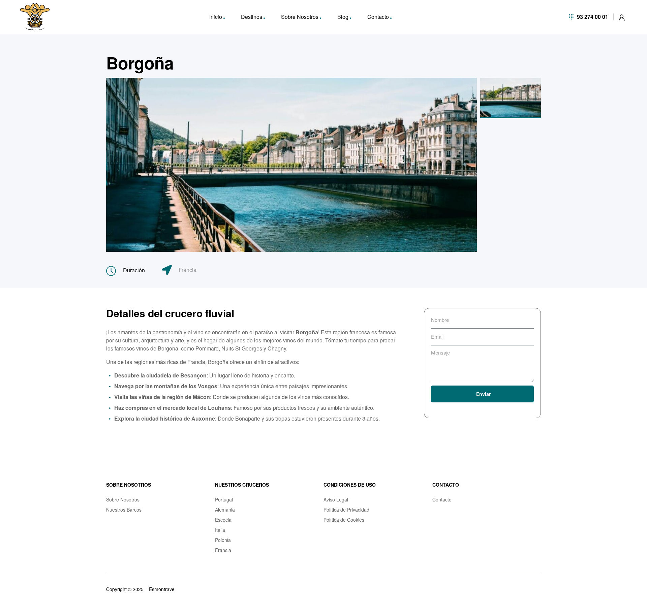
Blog (342, 17)
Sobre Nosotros (299, 17)
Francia (187, 270)
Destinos (251, 17)
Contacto (378, 17)
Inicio (215, 17)
